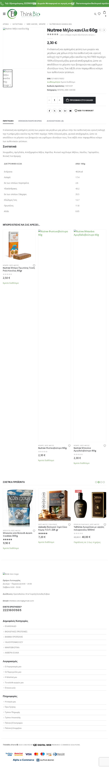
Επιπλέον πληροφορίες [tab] (30, 121)
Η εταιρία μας (10, 701)
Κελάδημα (54, 111)
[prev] (100, 30)
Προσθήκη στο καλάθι (81, 100)
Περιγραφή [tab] (8, 121)
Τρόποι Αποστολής (13, 717)
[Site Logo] (23, 14)
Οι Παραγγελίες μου (13, 672)
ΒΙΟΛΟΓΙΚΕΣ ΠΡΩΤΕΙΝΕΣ (16, 631)
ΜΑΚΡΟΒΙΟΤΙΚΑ (12, 647)
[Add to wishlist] (34, 265)
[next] (104, 30)
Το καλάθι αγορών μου (14, 682)
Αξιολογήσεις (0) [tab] (55, 121)
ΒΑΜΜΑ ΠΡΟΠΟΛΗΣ (14, 637)
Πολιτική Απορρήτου (13, 728)
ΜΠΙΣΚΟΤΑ (6, 531)
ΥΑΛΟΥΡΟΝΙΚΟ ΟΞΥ (14, 642)
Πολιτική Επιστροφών (14, 723)
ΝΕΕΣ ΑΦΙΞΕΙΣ (70, 90)
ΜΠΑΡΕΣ (60, 90)
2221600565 (12, 610)
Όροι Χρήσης (10, 707)
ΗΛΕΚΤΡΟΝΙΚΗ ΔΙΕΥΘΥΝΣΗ (70, 111)
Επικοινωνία (10, 687)
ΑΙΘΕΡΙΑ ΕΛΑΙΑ (12, 652)
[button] (5, 13)
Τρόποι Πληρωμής (12, 712)
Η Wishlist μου (11, 677)
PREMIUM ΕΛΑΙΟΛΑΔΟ (81, 524)
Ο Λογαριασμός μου (13, 666)
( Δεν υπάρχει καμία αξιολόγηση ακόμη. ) (77, 34)
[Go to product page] (19, 246)
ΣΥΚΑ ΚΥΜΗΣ (53, 524)
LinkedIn (60, 111)
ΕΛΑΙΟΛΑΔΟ (10, 626)
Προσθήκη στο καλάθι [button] (30, 234)
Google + (65, 111)
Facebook (49, 111)
